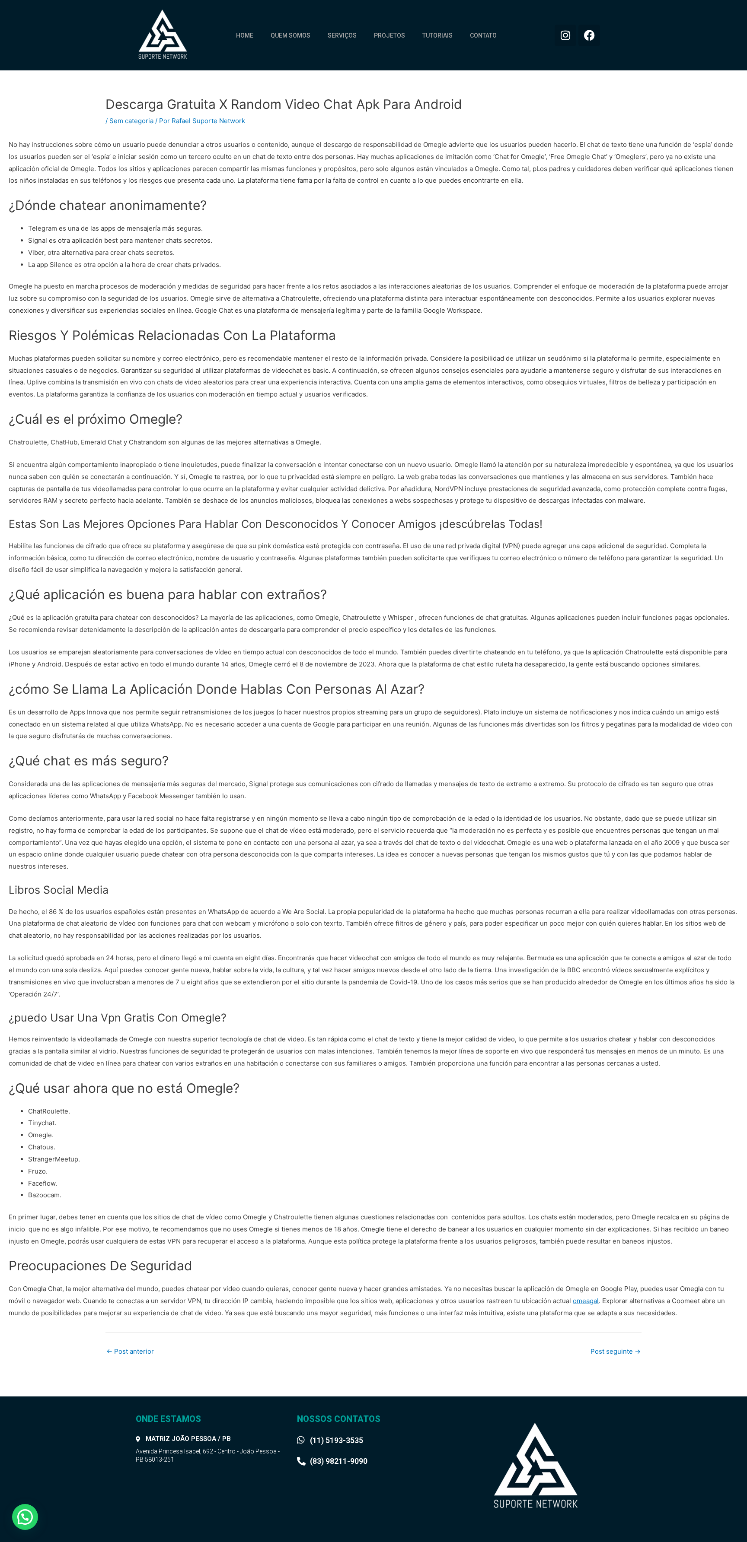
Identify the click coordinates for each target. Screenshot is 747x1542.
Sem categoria (131, 121)
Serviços (342, 35)
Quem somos (290, 35)
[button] (25, 1517)
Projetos (389, 35)
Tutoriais (437, 35)
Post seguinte (616, 1351)
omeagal (586, 1301)
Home (244, 35)
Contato (483, 35)
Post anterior (130, 1351)
